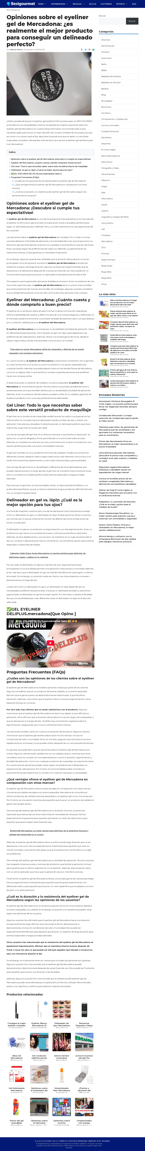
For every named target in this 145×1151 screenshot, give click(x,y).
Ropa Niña (106, 272)
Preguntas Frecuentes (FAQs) (24, 177)
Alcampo (105, 40)
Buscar (102, 16)
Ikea (103, 192)
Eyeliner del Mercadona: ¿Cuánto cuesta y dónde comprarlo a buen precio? (45, 163)
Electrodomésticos (110, 156)
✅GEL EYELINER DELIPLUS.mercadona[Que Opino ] (35, 174)
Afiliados (106, 1141)
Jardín (104, 205)
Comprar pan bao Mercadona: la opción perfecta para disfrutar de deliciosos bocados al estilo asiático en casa (124, 349)
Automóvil (106, 58)
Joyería (104, 211)
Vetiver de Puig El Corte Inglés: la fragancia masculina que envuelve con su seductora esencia (118, 493)
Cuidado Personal (110, 131)
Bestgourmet (15, 10)
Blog (134, 4)
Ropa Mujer (106, 266)
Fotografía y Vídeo (110, 168)
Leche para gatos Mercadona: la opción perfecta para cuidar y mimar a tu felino (124, 383)
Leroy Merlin (107, 223)
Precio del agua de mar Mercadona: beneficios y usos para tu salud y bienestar (124, 372)
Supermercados (58, 4)
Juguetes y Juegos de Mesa (115, 217)
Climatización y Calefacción (114, 119)
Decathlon (106, 137)
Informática (107, 198)
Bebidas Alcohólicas (111, 76)
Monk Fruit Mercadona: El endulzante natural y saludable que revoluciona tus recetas (123, 361)
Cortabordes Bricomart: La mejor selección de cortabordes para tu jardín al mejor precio (118, 418)
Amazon (105, 52)
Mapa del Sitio (95, 1141)
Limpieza (105, 235)
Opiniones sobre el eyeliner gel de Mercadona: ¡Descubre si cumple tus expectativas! (50, 159)
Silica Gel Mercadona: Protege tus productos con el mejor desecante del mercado (123, 302)
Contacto (63, 1141)
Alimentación (108, 46)
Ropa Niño (106, 278)
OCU (103, 247)
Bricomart (106, 107)
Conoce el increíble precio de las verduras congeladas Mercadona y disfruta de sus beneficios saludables (117, 481)
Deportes (120, 4)
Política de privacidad (78, 1141)
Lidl (103, 229)
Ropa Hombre (108, 260)
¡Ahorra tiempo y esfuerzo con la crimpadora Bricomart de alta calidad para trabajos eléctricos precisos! (117, 539)
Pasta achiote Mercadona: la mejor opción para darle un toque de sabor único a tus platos (124, 313)
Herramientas (108, 174)
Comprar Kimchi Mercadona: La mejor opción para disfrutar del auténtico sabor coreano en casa (124, 325)
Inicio (8, 10)
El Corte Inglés (108, 150)
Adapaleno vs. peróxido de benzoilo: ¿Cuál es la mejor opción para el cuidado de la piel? (117, 504)
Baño (103, 64)
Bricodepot (106, 101)
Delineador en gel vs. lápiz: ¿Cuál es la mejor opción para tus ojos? (41, 170)
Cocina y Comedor (110, 125)
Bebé (104, 70)
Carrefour (106, 113)
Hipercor (105, 180)
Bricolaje (77, 4)
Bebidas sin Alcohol (111, 82)
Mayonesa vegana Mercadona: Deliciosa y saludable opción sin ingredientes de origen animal (115, 470)
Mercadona (106, 241)
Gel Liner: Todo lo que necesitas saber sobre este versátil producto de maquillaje (48, 166)
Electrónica (106, 4)
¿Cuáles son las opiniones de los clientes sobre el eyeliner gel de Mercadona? (49, 181)
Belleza (92, 4)
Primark (105, 253)
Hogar (41, 4)
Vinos (104, 284)
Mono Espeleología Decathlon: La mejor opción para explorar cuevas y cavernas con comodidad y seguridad (118, 516)
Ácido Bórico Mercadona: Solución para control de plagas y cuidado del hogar (123, 337)
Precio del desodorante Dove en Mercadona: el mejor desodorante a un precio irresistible (118, 444)
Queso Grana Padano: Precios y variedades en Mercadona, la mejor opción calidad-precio (116, 527)
